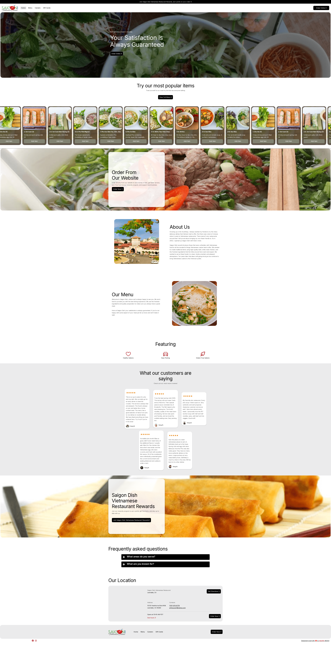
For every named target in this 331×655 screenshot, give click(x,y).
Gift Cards (47, 8)
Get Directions (214, 591)
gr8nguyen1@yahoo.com (177, 608)
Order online (321, 8)
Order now (215, 616)
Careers (38, 8)
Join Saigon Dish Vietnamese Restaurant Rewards (131, 520)
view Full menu (165, 97)
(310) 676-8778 (174, 605)
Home (23, 8)
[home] (10, 7)
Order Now (117, 189)
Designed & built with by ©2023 (315, 641)
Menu (30, 8)
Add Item (29, 141)
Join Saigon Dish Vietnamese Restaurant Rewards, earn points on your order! (165, 2)
